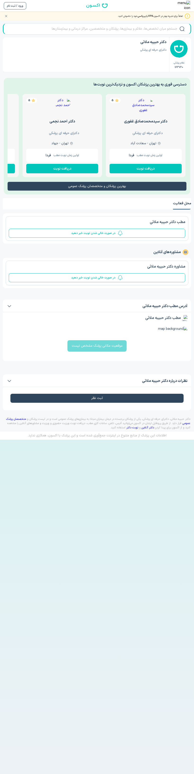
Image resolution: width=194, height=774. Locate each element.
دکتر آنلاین (147, 427)
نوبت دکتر (132, 427)
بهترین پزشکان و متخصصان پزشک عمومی (97, 186)
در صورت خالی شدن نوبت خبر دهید (93, 233)
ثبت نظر (97, 398)
